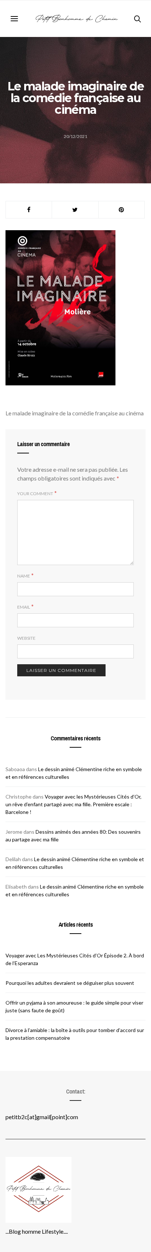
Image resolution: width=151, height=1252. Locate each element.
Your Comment (35, 493)
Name (23, 576)
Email (23, 607)
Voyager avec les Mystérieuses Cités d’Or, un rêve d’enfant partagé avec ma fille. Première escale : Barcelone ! (73, 804)
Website (26, 638)
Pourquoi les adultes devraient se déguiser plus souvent (69, 983)
